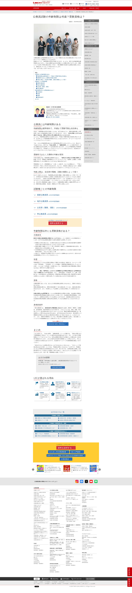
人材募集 (41, 581)
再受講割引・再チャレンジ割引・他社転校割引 (89, 497)
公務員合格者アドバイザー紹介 (56, 508)
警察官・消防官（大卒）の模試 (88, 515)
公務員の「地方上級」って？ (44, 426)
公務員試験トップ (91, 129)
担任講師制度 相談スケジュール (72, 519)
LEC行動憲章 (47, 581)
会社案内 (36, 581)
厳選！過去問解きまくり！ (87, 530)
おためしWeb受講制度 (57, 452)
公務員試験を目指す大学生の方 (72, 493)
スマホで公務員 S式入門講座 (55, 532)
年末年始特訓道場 (53, 533)
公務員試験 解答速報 (70, 535)
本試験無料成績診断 (70, 534)
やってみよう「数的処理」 (43, 433)
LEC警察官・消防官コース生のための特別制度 (73, 562)
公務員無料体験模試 (86, 520)
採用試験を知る (88, 58)
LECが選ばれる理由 (89, 135)
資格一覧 (36, 4)
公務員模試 (87, 151)
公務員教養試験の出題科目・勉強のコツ (69, 436)
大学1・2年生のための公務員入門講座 (57, 528)
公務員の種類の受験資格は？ (91, 65)
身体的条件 (40, 97)
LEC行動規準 (54, 581)
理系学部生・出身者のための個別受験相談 (89, 538)
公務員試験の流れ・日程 (65, 428)
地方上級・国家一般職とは (71, 541)
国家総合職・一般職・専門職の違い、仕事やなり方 (57, 551)
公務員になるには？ (89, 49)
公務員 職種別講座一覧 (89, 141)
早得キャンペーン (49, 465)
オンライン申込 (75, 3)
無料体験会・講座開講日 (70, 512)
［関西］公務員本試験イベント (72, 531)
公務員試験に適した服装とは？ (91, 117)
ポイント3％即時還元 (76, 465)
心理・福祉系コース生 (88, 499)
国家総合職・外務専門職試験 (56, 548)
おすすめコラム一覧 (57, 412)
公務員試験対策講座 (56, 367)
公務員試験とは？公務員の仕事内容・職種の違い (63, 11)
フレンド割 (84, 495)
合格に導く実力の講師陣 (54, 117)
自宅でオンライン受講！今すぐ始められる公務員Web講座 (65, 455)
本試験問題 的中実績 (54, 518)
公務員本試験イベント (70, 529)
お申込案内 (47, 583)
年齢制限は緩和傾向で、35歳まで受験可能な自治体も (52, 76)
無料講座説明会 (69, 547)
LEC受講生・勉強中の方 (70, 497)
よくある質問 (84, 544)
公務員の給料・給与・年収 (90, 30)
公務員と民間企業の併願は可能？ (68, 420)
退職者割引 (84, 500)
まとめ (37, 99)
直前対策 (67, 528)
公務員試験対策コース (89, 125)
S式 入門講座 (76, 452)
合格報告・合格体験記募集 (55, 511)
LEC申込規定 (66, 583)
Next (100, 469)
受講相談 (129, 582)
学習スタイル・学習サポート (87, 557)
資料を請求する (56, 223)
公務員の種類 (87, 27)
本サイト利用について (38, 583)
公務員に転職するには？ (90, 43)
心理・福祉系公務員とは (38, 555)
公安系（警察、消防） (43, 86)
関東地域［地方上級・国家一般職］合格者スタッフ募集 (57, 540)
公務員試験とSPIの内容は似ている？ (46, 428)
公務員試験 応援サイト (89, 157)
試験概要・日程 (88, 55)
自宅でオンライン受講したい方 (72, 499)
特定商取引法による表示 (75, 583)
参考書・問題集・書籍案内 (90, 154)
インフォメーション (89, 161)
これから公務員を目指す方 (71, 492)
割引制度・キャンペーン (90, 148)
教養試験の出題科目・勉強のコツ (91, 96)
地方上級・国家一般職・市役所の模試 (89, 511)
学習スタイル (52, 505)
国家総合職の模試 (85, 517)
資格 (38, 95)
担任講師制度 (52, 493)
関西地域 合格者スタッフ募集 (55, 544)
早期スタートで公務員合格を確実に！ (89, 492)
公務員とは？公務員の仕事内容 (91, 23)
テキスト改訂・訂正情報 (87, 547)
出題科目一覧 (87, 68)
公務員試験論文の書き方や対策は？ (91, 104)
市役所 (84, 8)
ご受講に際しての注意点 (56, 583)
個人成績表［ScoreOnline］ (88, 509)
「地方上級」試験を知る (90, 74)
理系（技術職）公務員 (71, 521)
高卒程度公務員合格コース (55, 565)
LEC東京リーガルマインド (38, 11)
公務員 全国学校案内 (54, 520)
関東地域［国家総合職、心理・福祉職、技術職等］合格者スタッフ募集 (57, 543)
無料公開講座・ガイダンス (71, 507)
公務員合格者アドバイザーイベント (73, 516)
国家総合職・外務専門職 (95, 8)
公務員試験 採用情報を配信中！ (88, 545)
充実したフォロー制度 (54, 506)
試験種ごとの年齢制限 (41, 81)
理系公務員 (84, 552)
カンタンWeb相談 (85, 539)
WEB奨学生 (84, 502)
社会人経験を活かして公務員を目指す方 (73, 496)
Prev (33, 469)
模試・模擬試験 (53, 567)
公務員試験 (36, 8)
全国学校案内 (67, 3)
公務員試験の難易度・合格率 (67, 426)
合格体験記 (52, 509)
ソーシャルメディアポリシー (83, 581)
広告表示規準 (62, 581)
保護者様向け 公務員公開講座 (71, 510)
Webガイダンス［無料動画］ (71, 518)
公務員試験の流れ (88, 52)
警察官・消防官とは (70, 556)
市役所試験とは (37, 545)
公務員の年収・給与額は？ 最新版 (68, 418)
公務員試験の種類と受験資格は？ (57, 324)
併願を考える (87, 89)
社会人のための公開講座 (70, 509)
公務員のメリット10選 (89, 36)
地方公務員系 (41, 85)
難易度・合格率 (88, 71)
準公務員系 (40, 88)
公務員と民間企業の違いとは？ (91, 33)
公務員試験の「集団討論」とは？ (91, 113)
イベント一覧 (87, 144)
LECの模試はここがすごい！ (87, 508)
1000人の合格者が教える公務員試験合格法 (89, 528)
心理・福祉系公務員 (38, 553)
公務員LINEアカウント (86, 541)
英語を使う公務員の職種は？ (91, 39)
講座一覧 (64, 8)
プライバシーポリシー (70, 581)
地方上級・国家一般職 (74, 8)
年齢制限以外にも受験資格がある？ (44, 90)
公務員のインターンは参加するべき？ (91, 121)
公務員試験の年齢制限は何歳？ (91, 61)
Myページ (96, 1)
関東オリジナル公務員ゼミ (55, 525)
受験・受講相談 (49, 4)
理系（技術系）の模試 (86, 512)
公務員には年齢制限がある (42, 74)
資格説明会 (55, 579)
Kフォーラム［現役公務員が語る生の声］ (73, 506)
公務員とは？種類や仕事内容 (44, 418)
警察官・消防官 (69, 553)
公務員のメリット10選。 (43, 420)
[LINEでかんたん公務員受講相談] (95, 481)
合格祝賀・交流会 (53, 513)
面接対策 (51, 499)
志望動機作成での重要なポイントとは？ (91, 109)
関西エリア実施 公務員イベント (72, 515)
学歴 (38, 93)
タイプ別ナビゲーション (90, 138)
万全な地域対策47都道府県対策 (56, 500)
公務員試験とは (88, 132)
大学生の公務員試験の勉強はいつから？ (46, 436)
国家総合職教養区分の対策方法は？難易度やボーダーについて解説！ (57, 555)
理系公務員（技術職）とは (87, 554)
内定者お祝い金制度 (86, 493)
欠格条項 (39, 92)
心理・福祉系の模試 (86, 514)
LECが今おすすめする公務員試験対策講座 (54, 530)
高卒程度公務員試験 (54, 563)
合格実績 (51, 514)
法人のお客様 (89, 1)
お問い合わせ (42, 4)
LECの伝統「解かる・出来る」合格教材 (57, 497)
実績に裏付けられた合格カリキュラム (57, 495)
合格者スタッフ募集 (54, 537)
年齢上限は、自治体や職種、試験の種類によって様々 (51, 79)
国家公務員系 (41, 83)
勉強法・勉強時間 (88, 92)
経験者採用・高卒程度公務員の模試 (89, 518)
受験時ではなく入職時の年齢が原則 (47, 78)
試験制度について (85, 548)
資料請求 (82, 3)
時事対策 (51, 502)
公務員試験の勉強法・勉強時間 (67, 433)
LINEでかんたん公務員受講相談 (88, 542)
